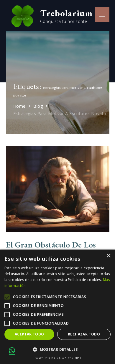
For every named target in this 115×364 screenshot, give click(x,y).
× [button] (108, 256)
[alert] (57, 307)
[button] (57, 349)
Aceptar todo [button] (29, 334)
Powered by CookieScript (58, 357)
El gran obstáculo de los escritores (51, 248)
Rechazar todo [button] (84, 334)
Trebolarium (66, 13)
